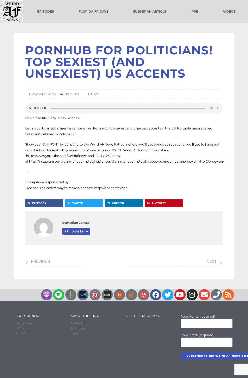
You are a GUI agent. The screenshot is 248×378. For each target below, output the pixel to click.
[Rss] (228, 294)
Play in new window (64, 118)
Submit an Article (149, 11)
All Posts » (76, 231)
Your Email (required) (197, 335)
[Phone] (216, 294)
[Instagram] (192, 294)
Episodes (45, 11)
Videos (229, 11)
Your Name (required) (198, 316)
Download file (36, 118)
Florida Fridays (93, 11)
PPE (194, 11)
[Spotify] (58, 294)
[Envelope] (204, 294)
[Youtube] (180, 294)
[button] (44, 203)
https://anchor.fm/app (110, 188)
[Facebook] (155, 294)
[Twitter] (167, 294)
